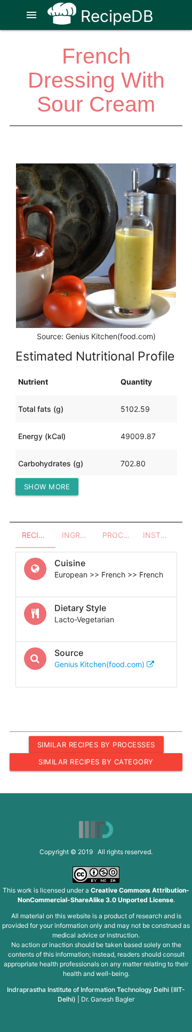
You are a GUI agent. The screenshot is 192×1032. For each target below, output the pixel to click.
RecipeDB (115, 16)
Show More (47, 486)
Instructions (160, 535)
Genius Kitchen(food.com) (100, 664)
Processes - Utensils (119, 535)
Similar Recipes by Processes (96, 744)
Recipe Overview (39, 535)
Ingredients (79, 535)
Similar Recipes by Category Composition (96, 763)
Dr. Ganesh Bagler (107, 999)
